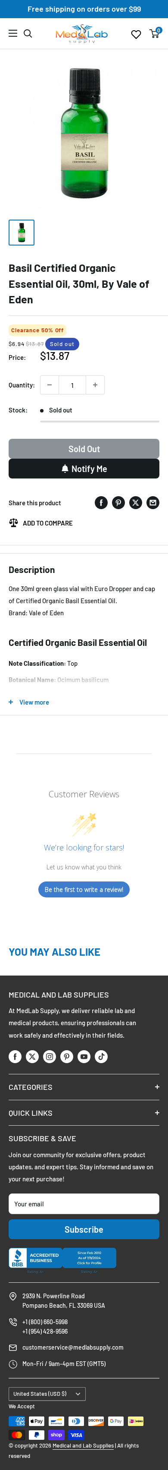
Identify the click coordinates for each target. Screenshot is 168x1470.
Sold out (84, 449)
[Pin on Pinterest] (118, 502)
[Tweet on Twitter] (135, 502)
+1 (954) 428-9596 (45, 1331)
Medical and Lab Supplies (83, 1445)
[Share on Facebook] (101, 502)
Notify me (89, 468)
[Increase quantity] (95, 385)
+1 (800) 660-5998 (45, 1321)
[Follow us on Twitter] (32, 1056)
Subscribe (84, 1229)
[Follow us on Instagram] (49, 1056)
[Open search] (28, 33)
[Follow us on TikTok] (101, 1056)
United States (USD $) (39, 1393)
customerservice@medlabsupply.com (73, 1347)
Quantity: (22, 385)
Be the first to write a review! (84, 889)
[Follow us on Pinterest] (66, 1056)
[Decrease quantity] (49, 385)
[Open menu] (13, 33)
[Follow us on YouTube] (84, 1056)
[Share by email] (152, 502)
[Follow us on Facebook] (15, 1056)
